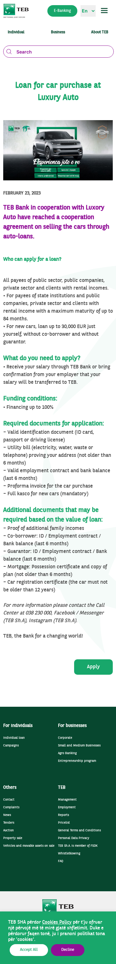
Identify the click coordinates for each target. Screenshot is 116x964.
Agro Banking (67, 753)
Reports (63, 815)
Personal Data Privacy (73, 838)
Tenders (8, 823)
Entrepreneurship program (77, 761)
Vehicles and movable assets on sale (28, 846)
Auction (8, 830)
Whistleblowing (69, 854)
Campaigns (11, 746)
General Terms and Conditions (79, 830)
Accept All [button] (29, 950)
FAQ (60, 861)
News (7, 815)
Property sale (12, 838)
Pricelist (64, 823)
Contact (9, 800)
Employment (67, 807)
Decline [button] (67, 950)
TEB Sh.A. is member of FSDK (78, 846)
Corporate (65, 738)
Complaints (11, 807)
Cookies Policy (57, 922)
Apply (93, 667)
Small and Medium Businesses (79, 746)
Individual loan (14, 738)
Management (67, 800)
